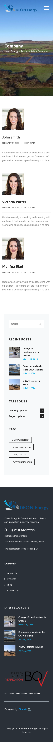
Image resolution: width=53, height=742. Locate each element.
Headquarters (19, 455)
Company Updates (18, 410)
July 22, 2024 (29, 388)
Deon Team (29, 143)
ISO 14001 (21, 693)
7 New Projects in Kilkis (30, 647)
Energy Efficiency (20, 440)
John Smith (11, 137)
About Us (12, 573)
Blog (9, 584)
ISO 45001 (34, 693)
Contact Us (13, 590)
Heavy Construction (22, 462)
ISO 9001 (9, 693)
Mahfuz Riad (12, 266)
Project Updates (17, 416)
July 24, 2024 (29, 373)
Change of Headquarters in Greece (31, 352)
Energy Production (21, 447)
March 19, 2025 (30, 359)
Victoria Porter (14, 202)
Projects (11, 579)
